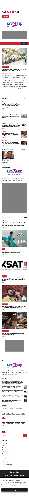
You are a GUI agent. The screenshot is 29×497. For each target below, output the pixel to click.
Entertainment (4, 131)
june (12, 423)
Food (4, 411)
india (4, 423)
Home (3, 454)
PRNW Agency (5, 73)
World (4, 425)
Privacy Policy (5, 458)
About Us (4, 443)
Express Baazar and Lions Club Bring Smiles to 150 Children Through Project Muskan (14, 70)
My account (5, 456)
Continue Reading (6, 91)
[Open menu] (3, 43)
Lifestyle (3, 140)
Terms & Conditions (7, 464)
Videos (23, 413)
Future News (9, 411)
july (8, 423)
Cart (3, 445)
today (23, 423)
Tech (2, 101)
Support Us (5, 462)
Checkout (4, 447)
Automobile (4, 122)
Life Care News (14, 472)
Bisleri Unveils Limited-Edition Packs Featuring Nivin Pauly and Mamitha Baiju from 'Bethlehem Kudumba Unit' (10, 134)
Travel (6, 140)
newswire (17, 423)
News (4, 413)
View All (25, 98)
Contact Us (5, 449)
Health (15, 411)
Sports (3, 248)
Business (11, 408)
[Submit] (25, 435)
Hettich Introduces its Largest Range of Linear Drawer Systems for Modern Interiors (11, 143)
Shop (3, 460)
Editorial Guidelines (7, 451)
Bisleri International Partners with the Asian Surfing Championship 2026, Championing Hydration (11, 116)
